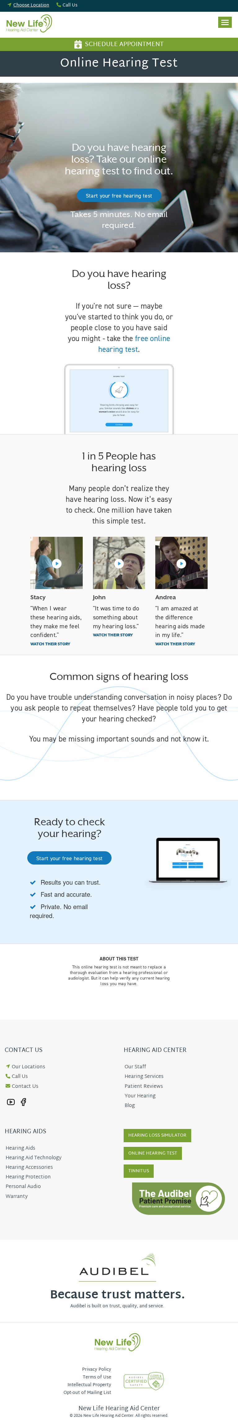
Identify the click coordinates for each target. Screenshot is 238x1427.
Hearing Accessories (29, 1168)
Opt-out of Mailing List (87, 1393)
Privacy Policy (96, 1370)
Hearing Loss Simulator (157, 1135)
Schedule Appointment (124, 44)
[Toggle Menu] (225, 22)
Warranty (17, 1197)
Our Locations (28, 1067)
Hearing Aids (20, 1148)
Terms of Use (97, 1377)
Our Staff (135, 1067)
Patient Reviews (144, 1087)
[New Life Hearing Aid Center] (31, 25)
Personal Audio (23, 1187)
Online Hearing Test (152, 1153)
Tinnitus (138, 1171)
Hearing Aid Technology (33, 1158)
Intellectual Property (89, 1385)
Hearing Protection (28, 1177)
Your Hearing (140, 1096)
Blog (130, 1106)
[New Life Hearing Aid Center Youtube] (10, 1102)
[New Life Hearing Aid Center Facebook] (23, 1102)
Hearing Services (144, 1077)
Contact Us (25, 1087)
